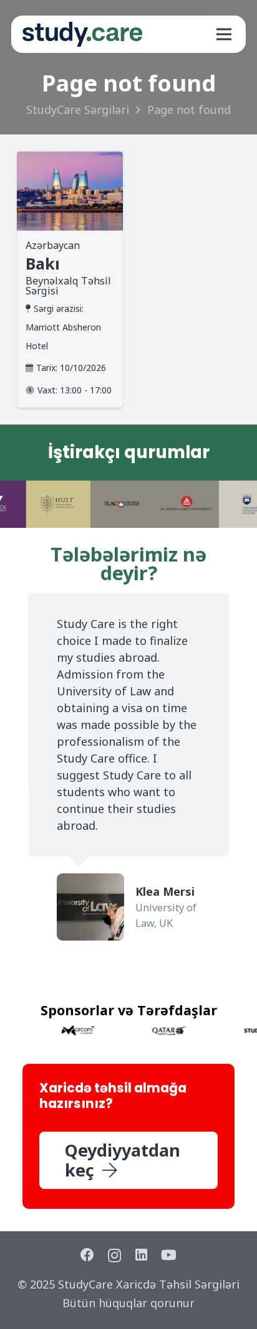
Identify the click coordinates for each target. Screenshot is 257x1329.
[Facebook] (87, 1255)
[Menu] (223, 34)
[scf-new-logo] (82, 34)
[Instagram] (114, 1255)
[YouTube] (169, 1255)
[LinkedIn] (141, 1255)
